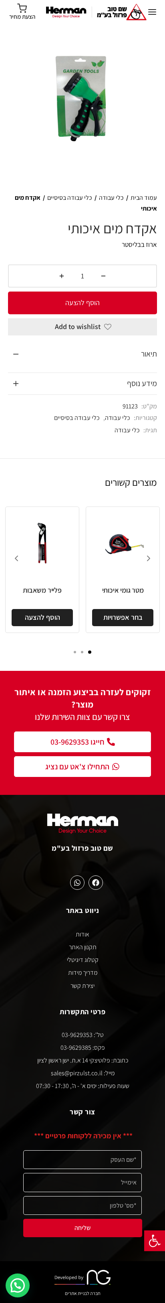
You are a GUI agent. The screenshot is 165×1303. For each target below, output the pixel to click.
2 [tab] (82, 652)
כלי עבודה (111, 197)
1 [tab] (89, 652)
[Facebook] (96, 882)
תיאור (149, 354)
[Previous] (16, 558)
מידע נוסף (142, 383)
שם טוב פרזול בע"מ (82, 848)
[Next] (148, 558)
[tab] (82, 354)
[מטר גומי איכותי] (122, 543)
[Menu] (152, 12)
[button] (154, 1240)
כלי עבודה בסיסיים (69, 197)
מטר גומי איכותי (123, 590)
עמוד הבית (144, 197)
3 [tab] (75, 652)
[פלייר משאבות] (42, 543)
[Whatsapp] (77, 882)
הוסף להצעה (82, 302)
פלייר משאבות (42, 590)
